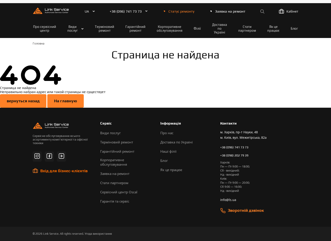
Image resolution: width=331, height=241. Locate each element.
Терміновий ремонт (104, 28)
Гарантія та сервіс (114, 201)
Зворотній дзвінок (246, 210)
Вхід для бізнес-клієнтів (64, 170)
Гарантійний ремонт (135, 28)
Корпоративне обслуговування (169, 28)
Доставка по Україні (219, 28)
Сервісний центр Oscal (118, 192)
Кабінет (292, 11)
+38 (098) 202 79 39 (234, 155)
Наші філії (168, 151)
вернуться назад (23, 100)
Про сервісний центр (44, 28)
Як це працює (273, 28)
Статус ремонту (181, 11)
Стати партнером (247, 28)
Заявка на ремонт (230, 11)
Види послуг (72, 28)
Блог (294, 28)
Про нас (166, 133)
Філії (197, 28)
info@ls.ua (228, 200)
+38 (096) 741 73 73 (126, 11)
